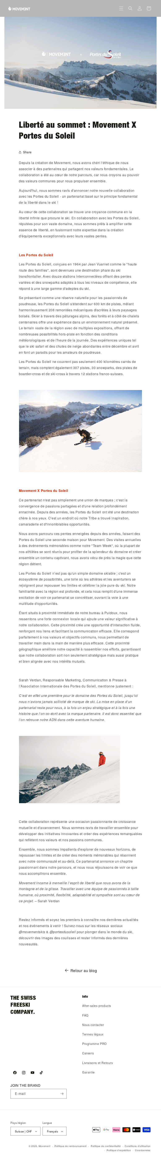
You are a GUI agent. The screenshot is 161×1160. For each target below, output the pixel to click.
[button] (121, 8)
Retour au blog (83, 970)
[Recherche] (130, 8)
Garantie (88, 1072)
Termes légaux (93, 1034)
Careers (88, 1053)
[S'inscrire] (61, 1094)
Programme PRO (94, 1044)
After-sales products (96, 1006)
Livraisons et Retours (97, 1063)
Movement (45, 1146)
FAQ (85, 1015)
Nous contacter (93, 1025)
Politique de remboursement (71, 1146)
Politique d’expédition (119, 1150)
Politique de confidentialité (106, 1146)
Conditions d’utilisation (138, 1146)
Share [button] (27, 152)
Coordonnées (143, 1150)
